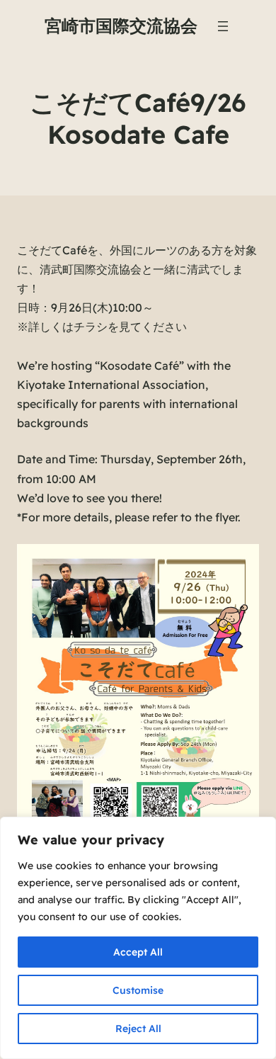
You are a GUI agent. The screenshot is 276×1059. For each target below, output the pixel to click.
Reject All (138, 1028)
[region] (138, 938)
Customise (138, 990)
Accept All (138, 952)
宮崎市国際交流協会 (121, 25)
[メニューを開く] (222, 26)
